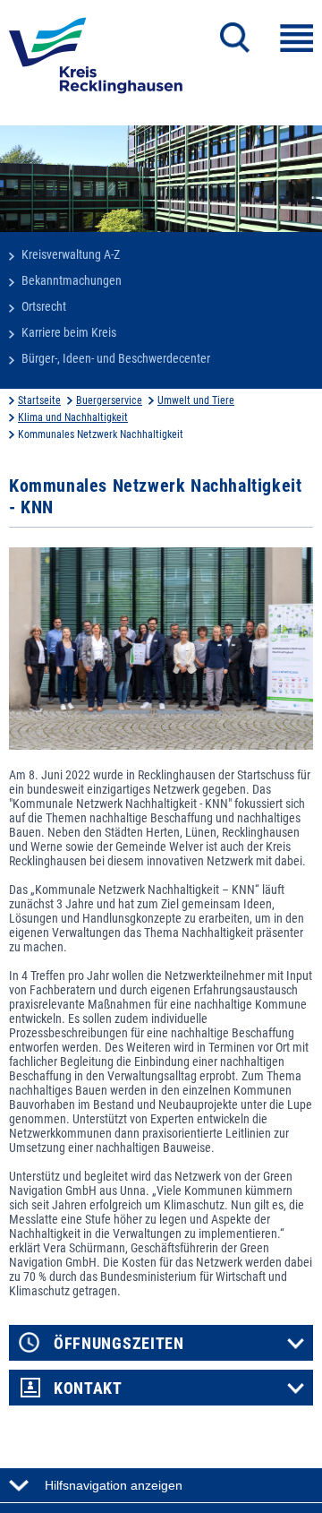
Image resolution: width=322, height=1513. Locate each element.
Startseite (39, 400)
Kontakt (88, 1388)
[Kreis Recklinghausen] (95, 61)
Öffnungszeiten (119, 1344)
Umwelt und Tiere (195, 400)
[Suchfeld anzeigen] (235, 37)
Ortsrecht (43, 306)
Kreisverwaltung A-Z (70, 254)
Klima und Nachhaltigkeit (73, 417)
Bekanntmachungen (71, 280)
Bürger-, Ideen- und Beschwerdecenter (115, 358)
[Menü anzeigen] (296, 38)
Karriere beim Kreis (68, 332)
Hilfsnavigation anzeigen (113, 1485)
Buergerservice (109, 400)
